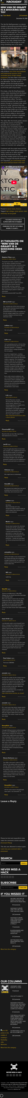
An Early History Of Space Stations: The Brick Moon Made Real (18, 900)
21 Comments (23, 15)
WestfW (4, 589)
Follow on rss (10, 877)
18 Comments (16, 999)
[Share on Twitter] (4, 18)
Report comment (22, 296)
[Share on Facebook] (1, 18)
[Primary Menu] (25, 1)
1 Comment (15, 991)
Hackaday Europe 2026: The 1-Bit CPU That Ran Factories (17, 909)
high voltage (10, 211)
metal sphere (19, 211)
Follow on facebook (2, 877)
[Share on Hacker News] (6, 18)
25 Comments (16, 946)
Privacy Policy (4, 1086)
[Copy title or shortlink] (10, 18)
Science (18, 209)
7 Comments (16, 927)
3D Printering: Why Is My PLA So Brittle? (17, 1031)
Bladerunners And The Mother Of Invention (16, 932)
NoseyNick (5, 725)
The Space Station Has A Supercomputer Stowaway (12, 221)
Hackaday (14, 1)
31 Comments (16, 936)
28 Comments (16, 1035)
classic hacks (11, 209)
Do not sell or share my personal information (14, 1087)
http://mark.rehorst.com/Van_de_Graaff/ (13, 693)
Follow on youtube (7, 877)
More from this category (8, 949)
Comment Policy (6, 843)
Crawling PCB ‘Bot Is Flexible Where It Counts (13, 227)
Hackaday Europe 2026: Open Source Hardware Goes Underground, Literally (16, 921)
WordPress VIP (17, 1089)
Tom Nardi (6, 15)
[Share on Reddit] (8, 18)
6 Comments (16, 1012)
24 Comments (16, 914)
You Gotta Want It (16, 996)
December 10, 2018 (21, 18)
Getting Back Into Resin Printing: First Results (17, 941)
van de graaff (11, 213)
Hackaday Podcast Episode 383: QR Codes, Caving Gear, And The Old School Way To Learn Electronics (18, 1006)
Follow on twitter (4, 877)
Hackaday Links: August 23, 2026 (15, 987)
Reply (3, 296)
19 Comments (16, 905)
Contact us (13, 877)
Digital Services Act (21, 1086)
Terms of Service (12, 1086)
